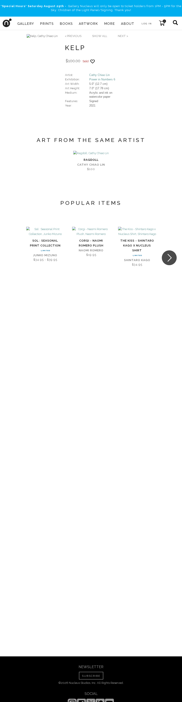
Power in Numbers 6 (102, 79)
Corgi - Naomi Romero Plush (91, 243)
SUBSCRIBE (91, 675)
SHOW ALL (99, 36)
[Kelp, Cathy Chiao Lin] (42, 36)
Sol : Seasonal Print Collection (45, 243)
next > (123, 36)
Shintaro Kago (137, 260)
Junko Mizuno (45, 255)
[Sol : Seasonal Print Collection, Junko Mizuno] (45, 232)
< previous (73, 36)
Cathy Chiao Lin (99, 75)
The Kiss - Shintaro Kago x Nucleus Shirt (137, 245)
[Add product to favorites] (92, 61)
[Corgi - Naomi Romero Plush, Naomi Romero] (91, 232)
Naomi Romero (91, 250)
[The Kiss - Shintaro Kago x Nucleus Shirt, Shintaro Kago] (137, 232)
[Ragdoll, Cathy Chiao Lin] (91, 153)
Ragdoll (91, 159)
